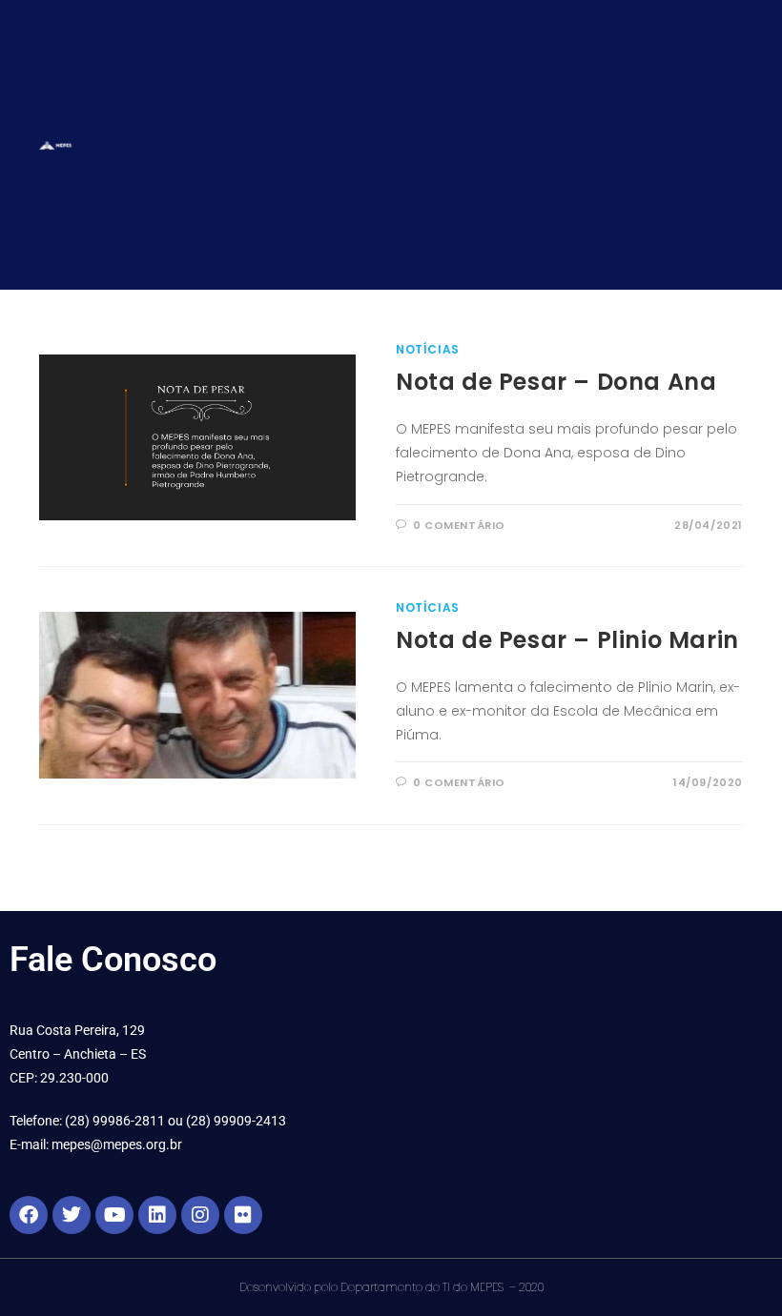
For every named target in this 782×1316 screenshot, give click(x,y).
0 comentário (459, 525)
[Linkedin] (157, 1215)
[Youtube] (114, 1215)
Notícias (428, 349)
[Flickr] (243, 1215)
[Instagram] (200, 1215)
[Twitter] (71, 1215)
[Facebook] (29, 1215)
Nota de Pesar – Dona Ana (556, 381)
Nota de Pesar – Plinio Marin (567, 640)
